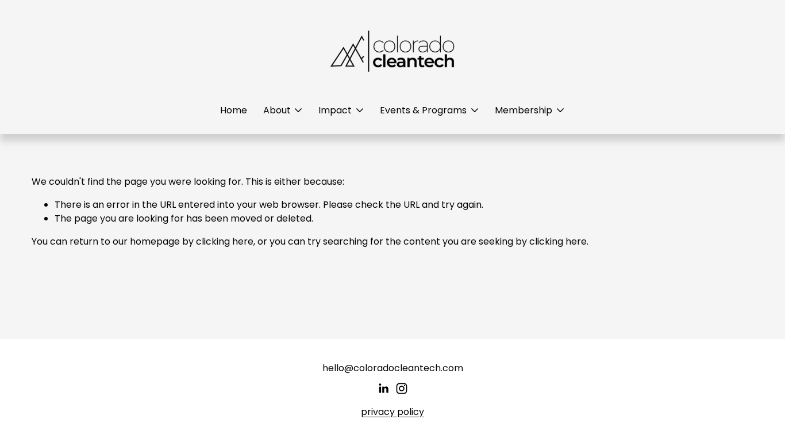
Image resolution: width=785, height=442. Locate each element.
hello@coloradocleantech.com (392, 368)
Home (233, 110)
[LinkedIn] (383, 388)
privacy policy (392, 411)
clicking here (224, 241)
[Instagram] (401, 388)
